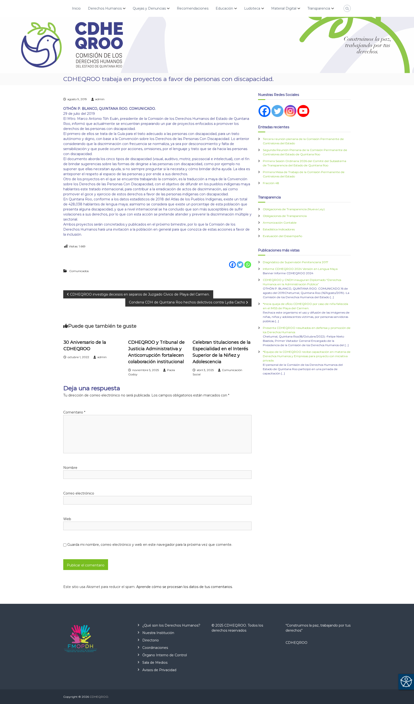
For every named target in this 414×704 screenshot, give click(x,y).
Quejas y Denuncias (149, 8)
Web (67, 519)
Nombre (70, 467)
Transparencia (318, 8)
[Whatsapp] (247, 261)
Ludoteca (252, 8)
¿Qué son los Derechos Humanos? (171, 625)
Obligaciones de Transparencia (285, 216)
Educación (224, 8)
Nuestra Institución (158, 633)
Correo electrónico (78, 493)
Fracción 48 (271, 183)
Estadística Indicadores (279, 229)
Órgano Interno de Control (164, 655)
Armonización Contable (280, 222)
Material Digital (283, 8)
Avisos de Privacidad (159, 670)
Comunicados (79, 271)
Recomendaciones (192, 8)
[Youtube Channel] (303, 111)
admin (99, 99)
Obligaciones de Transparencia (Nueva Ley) (294, 209)
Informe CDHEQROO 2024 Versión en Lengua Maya (300, 269)
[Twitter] (240, 261)
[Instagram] (290, 111)
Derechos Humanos (105, 8)
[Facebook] (232, 261)
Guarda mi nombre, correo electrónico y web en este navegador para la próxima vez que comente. (149, 544)
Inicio (76, 8)
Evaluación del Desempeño (282, 236)
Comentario (74, 412)
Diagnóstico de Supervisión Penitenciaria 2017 (295, 262)
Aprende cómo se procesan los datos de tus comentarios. (184, 587)
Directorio (150, 640)
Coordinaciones (155, 648)
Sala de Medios (154, 662)
